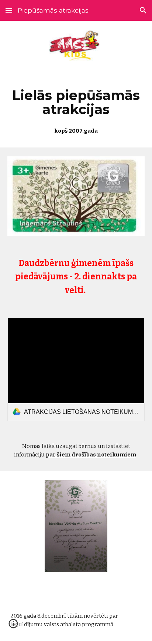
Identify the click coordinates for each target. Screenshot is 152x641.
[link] (76, 369)
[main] (76, 109)
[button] (9, 10)
